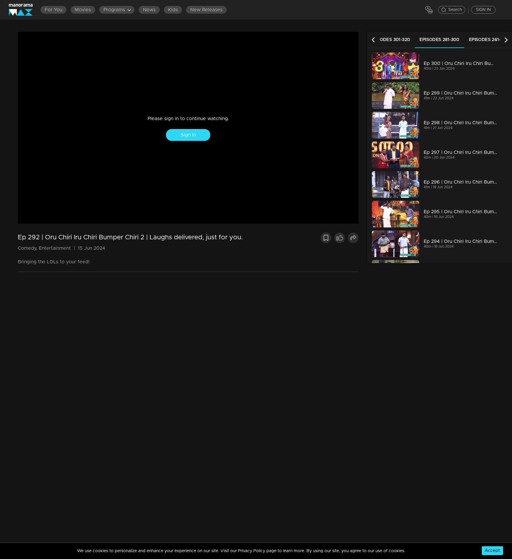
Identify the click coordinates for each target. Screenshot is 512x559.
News (149, 9)
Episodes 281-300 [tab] (439, 40)
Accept (492, 550)
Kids (173, 9)
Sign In (188, 135)
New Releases (206, 9)
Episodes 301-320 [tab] (390, 40)
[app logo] (24, 10)
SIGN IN (483, 10)
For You (53, 9)
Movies (83, 9)
